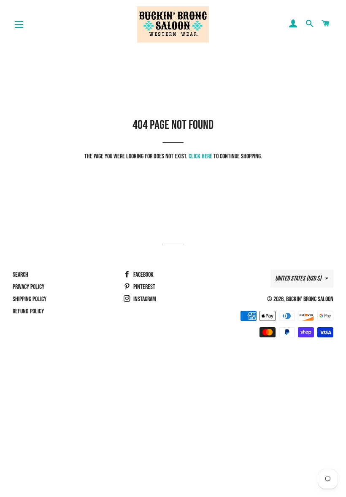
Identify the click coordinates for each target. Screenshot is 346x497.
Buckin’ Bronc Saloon (309, 299)
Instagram (144, 299)
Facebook (143, 275)
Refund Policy (28, 311)
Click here (200, 156)
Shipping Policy (29, 299)
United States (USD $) (298, 279)
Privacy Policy (28, 287)
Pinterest (143, 287)
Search (20, 275)
